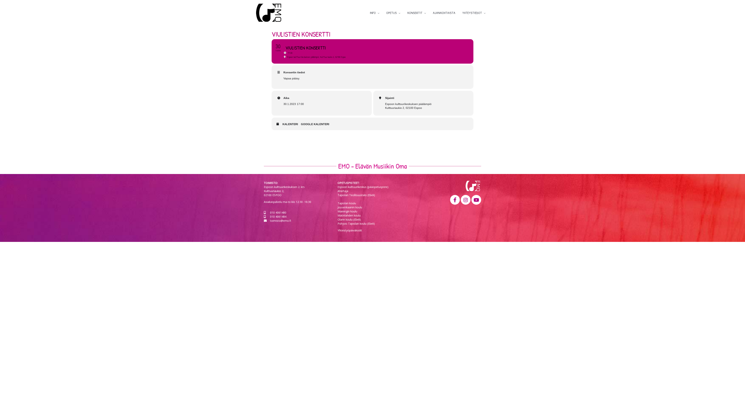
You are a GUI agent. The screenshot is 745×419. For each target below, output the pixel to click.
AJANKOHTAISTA (444, 12)
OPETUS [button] (391, 12)
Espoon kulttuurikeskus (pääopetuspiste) (363, 187)
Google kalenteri (315, 124)
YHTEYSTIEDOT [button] (472, 12)
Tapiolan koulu (347, 203)
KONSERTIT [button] (414, 12)
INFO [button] (373, 12)
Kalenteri (290, 124)
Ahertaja (343, 191)
